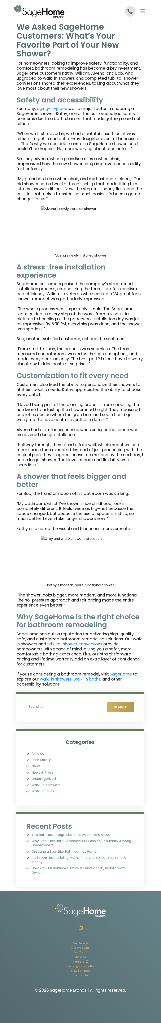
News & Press (42, 772)
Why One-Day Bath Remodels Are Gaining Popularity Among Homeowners (81, 843)
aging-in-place (52, 108)
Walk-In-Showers (45, 785)
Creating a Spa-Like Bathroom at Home (64, 851)
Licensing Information (80, 966)
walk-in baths (86, 679)
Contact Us (80, 975)
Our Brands (80, 943)
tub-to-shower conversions (74, 644)
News (35, 766)
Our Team (80, 952)
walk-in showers (56, 679)
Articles (37, 754)
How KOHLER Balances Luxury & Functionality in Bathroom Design (78, 870)
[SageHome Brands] (47, 11)
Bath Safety (41, 760)
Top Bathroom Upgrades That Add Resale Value (70, 835)
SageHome (121, 674)
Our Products (80, 948)
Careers (82, 960)
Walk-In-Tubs (42, 791)
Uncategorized (43, 779)
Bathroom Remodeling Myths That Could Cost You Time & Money (78, 860)
